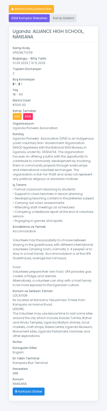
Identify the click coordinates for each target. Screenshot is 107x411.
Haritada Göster (29, 391)
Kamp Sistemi (63, 18)
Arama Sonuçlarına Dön (33, 9)
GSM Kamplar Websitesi (29, 18)
